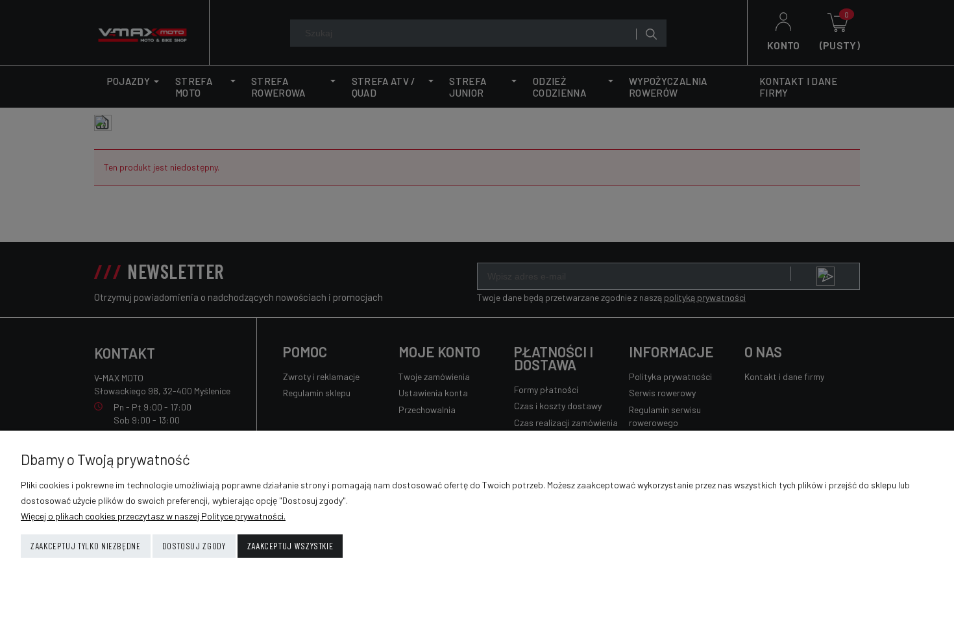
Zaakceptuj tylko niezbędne (86, 545)
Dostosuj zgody (194, 545)
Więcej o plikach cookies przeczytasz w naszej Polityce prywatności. (153, 515)
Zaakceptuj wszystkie (290, 545)
